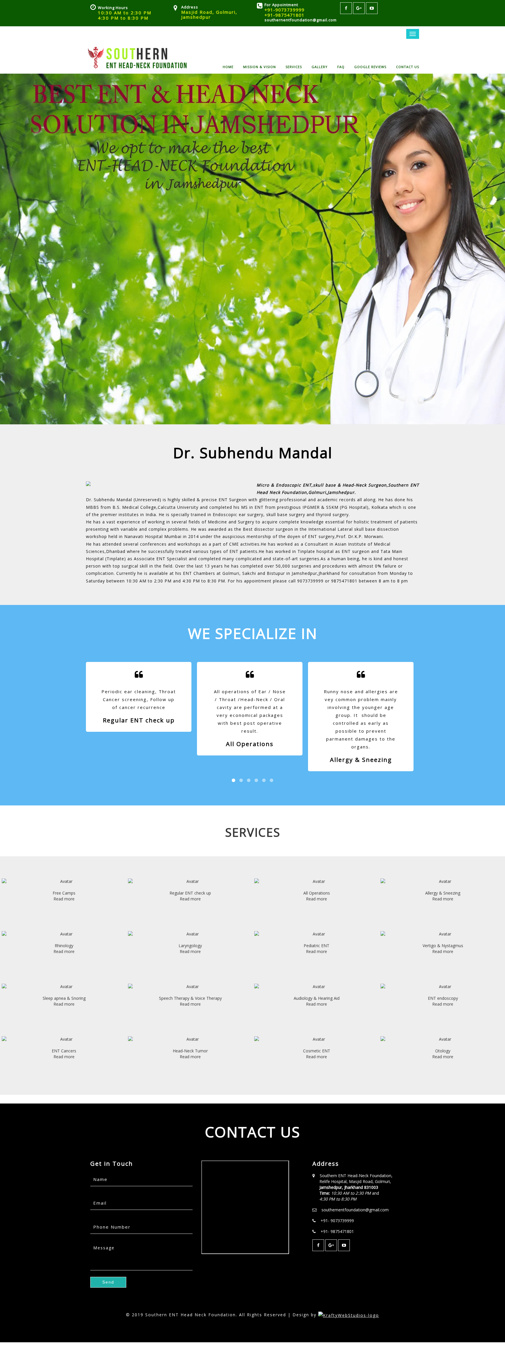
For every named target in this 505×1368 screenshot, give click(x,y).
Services (294, 66)
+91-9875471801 (284, 15)
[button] (108, 1282)
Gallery (320, 66)
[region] (252, 249)
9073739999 (310, 581)
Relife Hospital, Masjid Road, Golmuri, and (355, 1190)
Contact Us (407, 66)
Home (228, 66)
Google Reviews (370, 66)
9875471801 (344, 581)
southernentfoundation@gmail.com (300, 20)
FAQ (341, 66)
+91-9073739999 (284, 10)
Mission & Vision (259, 66)
